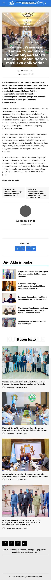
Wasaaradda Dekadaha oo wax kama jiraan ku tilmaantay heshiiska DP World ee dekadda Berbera (33, 310)
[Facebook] (17, 248)
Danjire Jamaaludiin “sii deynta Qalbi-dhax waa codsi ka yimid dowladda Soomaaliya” (33, 273)
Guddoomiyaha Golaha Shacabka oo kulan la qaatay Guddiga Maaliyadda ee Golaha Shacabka (25, 475)
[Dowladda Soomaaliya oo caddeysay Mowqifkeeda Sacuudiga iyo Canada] (9, 298)
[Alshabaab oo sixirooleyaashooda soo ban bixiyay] (9, 322)
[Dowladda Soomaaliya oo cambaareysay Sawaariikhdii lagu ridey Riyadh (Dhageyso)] (9, 286)
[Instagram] (11, 543)
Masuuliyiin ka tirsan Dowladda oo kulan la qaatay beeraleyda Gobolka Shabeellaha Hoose (24, 429)
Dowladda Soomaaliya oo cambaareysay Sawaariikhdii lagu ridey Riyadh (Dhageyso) (31, 285)
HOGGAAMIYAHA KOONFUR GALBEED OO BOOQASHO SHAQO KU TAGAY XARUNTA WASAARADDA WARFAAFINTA (21, 522)
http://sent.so (26, 224)
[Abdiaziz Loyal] (25, 211)
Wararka (17, 42)
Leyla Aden (10, 388)
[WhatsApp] (33, 248)
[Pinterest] (28, 248)
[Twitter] (22, 248)
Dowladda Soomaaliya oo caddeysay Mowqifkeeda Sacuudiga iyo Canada (32, 298)
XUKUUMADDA (32, 42)
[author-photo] (3, 387)
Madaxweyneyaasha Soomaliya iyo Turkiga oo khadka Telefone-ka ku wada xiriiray (37, 194)
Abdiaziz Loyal (27, 71)
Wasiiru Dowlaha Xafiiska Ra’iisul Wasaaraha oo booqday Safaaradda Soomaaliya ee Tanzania (24, 383)
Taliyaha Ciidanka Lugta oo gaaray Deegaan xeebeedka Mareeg (13, 193)
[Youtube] (24, 543)
